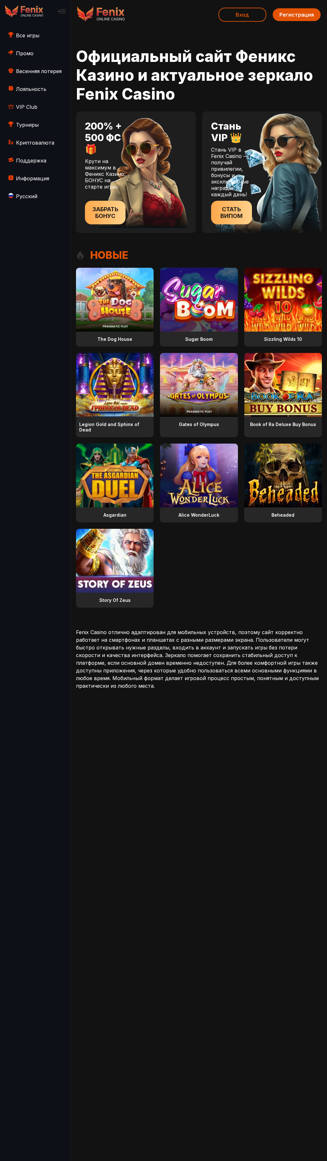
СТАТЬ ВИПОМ (231, 212)
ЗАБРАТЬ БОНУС (105, 212)
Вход (242, 14)
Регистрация (296, 14)
